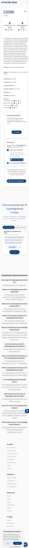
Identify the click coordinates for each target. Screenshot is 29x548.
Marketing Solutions (12, 483)
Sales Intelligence (11, 450)
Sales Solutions (11, 480)
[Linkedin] (11, 30)
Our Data (9, 468)
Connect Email (10, 459)
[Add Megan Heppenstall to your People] (14, 103)
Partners (9, 508)
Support (9, 502)
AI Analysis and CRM (12, 453)
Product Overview (11, 447)
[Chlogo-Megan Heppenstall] (26, 30)
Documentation (11, 505)
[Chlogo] (7, 16)
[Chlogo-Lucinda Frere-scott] (13, 30)
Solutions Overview (11, 478)
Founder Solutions (11, 486)
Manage (8, 543)
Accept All (17, 543)
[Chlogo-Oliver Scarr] (16, 107)
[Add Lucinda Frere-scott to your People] (14, 101)
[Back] (25, 11)
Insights (9, 499)
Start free (9, 520)
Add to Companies (18, 159)
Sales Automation (11, 456)
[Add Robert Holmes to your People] (12, 105)
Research (9, 511)
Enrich (17, 132)
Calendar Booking (11, 462)
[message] (25, 544)
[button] (14, 237)
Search (15, 252)
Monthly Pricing (11, 523)
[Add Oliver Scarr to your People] (10, 108)
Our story (9, 496)
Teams (8, 465)
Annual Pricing (10, 526)
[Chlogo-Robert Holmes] (18, 105)
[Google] (4, 16)
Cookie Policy (15, 539)
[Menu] (27, 2)
